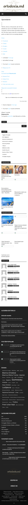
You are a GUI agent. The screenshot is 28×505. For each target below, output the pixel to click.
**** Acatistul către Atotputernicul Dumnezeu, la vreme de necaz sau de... (17, 353)
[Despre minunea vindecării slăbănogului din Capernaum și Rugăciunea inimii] (21, 220)
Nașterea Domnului (8, 392)
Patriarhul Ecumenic (20, 399)
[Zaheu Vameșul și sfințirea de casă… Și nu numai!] (7, 236)
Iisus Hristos (6, 385)
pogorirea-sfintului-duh (8, 493)
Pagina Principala (6, 135)
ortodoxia (21, 392)
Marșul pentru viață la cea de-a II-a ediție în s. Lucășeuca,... (20, 193)
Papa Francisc (4, 394)
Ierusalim (13, 382)
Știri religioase (5, 137)
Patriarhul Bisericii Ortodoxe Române (17, 397)
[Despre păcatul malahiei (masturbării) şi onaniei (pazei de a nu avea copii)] (5, 360)
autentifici (10, 116)
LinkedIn (5, 51)
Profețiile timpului (6, 156)
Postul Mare (21, 497)
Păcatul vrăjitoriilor (6, 496)
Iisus (17, 382)
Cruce (3, 380)
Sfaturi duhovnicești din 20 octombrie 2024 (15, 441)
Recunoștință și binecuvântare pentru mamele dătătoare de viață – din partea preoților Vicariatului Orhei (13, 326)
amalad (4, 444)
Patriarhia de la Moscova (13, 394)
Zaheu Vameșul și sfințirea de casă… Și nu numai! (6, 243)
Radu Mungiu (5, 452)
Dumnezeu (17, 379)
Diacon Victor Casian (13, 271)
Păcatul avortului (18, 494)
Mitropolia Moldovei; (6, 390)
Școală (7, 407)
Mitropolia (17, 387)
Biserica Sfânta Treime (10, 375)
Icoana (9, 382)
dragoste (8, 380)
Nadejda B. (10, 290)
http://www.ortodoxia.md (12, 267)
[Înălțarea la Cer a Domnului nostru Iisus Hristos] (7, 169)
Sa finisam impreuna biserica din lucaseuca (10, 500)
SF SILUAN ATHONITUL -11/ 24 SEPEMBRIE (16, 444)
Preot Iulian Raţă (12, 264)
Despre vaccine (22, 496)
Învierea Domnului (13, 499)
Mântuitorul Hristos (18, 390)
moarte (12, 390)
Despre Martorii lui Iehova (18, 491)
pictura (10, 402)
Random (5, 81)
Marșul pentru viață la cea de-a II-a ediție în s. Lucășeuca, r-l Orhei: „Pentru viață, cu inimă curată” (12, 331)
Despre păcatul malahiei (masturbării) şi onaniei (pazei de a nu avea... (17, 361)
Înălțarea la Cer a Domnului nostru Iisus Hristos (6, 176)
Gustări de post (5, 150)
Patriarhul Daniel (12, 399)
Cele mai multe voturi (8, 84)
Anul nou (14, 370)
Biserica (21, 370)
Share (2, 38)
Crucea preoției (14, 496)
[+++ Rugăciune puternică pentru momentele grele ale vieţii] (5, 346)
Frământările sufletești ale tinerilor (10, 497)
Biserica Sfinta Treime (7, 152)
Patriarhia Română (5, 397)
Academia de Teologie (6, 370)
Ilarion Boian (14, 385)
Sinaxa (3, 407)
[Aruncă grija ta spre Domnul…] (21, 236)
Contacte (4, 154)
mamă (13, 387)
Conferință (8, 377)
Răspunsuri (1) (6, 68)
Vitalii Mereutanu (12, 297)
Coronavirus (20, 377)
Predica (15, 402)
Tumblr (5, 48)
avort (18, 370)
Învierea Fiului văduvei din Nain (8, 335)
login (9, 64)
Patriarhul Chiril (5, 399)
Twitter (5, 43)
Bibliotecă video (6, 148)
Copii (12, 377)
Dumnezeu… (17, 174)
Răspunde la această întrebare (9, 88)
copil (15, 377)
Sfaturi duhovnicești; (20, 404)
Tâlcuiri (4, 145)
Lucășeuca (6, 387)
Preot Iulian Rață (8, 404)
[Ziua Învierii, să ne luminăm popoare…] (7, 249)
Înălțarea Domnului (7, 491)
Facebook (5, 41)
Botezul (3, 377)
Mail (4, 54)
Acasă (2, 17)
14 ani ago (10, 57)
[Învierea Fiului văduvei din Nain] (7, 201)
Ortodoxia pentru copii (9, 494)
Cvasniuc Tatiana (12, 284)
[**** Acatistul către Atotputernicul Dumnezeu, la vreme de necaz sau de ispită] (5, 353)
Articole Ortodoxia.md (7, 139)
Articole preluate (6, 143)
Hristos (4, 382)
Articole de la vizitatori (7, 141)
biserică (21, 375)
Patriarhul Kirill (5, 402)
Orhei (16, 392)
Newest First (6, 76)
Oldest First (6, 79)
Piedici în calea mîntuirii (19, 493)
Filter (2, 71)
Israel (18, 385)
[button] (2, 14)
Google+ (5, 46)
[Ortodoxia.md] (14, 6)
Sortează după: (8, 73)
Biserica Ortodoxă (9, 373)
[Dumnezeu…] (21, 169)
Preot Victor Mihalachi (13, 277)
